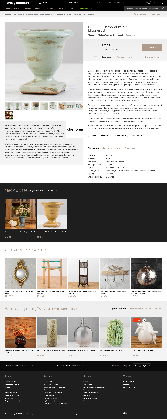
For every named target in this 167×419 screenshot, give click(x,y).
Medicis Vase (16, 190)
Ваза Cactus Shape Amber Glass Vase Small (19, 351)
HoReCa (87, 395)
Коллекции (9, 390)
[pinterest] (144, 366)
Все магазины (128, 381)
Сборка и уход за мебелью (54, 387)
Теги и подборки (11, 393)
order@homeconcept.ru (120, 365)
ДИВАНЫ (27, 8)
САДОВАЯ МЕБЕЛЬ (86, 8)
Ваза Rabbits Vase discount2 (142, 350)
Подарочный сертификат (14, 401)
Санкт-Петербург (129, 387)
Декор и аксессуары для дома (25, 14)
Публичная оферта (51, 401)
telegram (61, 365)
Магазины (73, 2)
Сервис (48, 376)
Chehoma (129, 35)
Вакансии (87, 401)
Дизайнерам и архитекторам (94, 387)
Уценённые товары (12, 384)
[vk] (135, 366)
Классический (106, 135)
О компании (88, 384)
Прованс (93, 135)
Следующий (156, 14)
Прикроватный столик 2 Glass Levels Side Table (50, 292)
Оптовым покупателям (92, 393)
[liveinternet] (149, 366)
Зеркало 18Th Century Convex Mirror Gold (19, 292)
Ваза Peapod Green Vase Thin (111, 350)
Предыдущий (140, 14)
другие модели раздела (64, 309)
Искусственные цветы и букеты (145, 308)
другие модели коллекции (43, 190)
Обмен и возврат (50, 390)
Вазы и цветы (136, 135)
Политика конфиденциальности (56, 404)
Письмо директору (91, 398)
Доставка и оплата (51, 384)
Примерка (48, 381)
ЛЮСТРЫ (49, 8)
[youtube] (140, 366)
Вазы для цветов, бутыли (84, 14)
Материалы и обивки (12, 395)
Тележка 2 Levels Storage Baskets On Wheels (82, 292)
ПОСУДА (71, 8)
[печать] (135, 34)
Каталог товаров (11, 381)
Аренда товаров (50, 395)
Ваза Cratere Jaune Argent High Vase (51, 350)
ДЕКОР (60, 8)
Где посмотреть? (124, 57)
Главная (8, 14)
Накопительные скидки (53, 393)
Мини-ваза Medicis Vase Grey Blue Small (20, 232)
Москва (126, 384)
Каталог (9, 376)
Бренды (7, 387)
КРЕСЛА (38, 8)
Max (68, 365)
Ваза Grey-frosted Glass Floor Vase (81, 350)
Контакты (88, 376)
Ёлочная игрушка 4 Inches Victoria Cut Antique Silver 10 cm (146, 292)
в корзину (152, 47)
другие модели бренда (36, 249)
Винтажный (121, 135)
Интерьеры (9, 398)
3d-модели (88, 390)
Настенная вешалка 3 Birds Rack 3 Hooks (113, 292)
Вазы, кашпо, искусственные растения (55, 14)
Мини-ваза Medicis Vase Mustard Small (51, 232)
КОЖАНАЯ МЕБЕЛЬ (12, 8)
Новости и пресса (51, 398)
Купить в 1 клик (152, 57)
